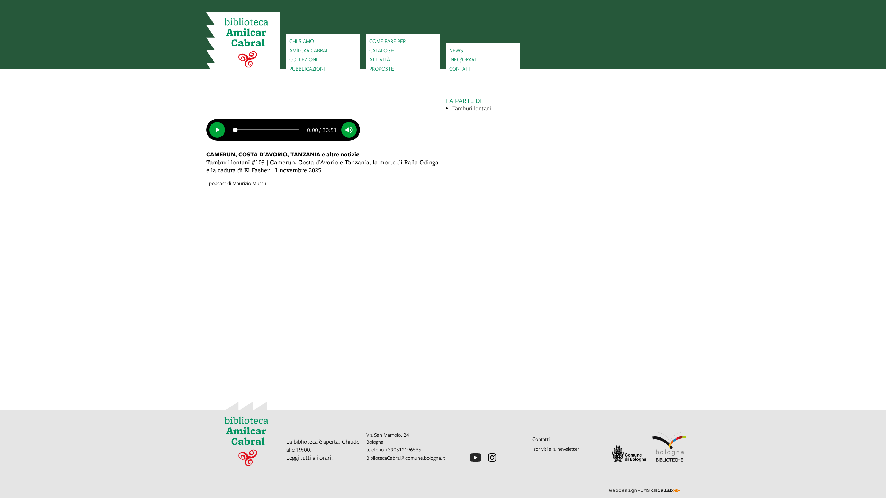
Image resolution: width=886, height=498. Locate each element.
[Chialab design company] (644, 484)
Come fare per (387, 40)
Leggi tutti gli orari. (309, 457)
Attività (379, 59)
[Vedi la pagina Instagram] (492, 457)
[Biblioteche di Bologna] (669, 447)
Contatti (461, 68)
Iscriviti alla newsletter (555, 448)
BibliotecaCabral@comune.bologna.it (405, 457)
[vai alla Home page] (243, 43)
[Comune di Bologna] (629, 453)
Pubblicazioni (307, 68)
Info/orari (462, 59)
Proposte (381, 68)
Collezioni (303, 59)
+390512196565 (403, 449)
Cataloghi (382, 50)
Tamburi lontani (471, 108)
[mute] (349, 130)
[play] (217, 130)
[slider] (266, 130)
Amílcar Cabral (309, 50)
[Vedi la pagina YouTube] (475, 457)
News (456, 50)
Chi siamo (301, 40)
